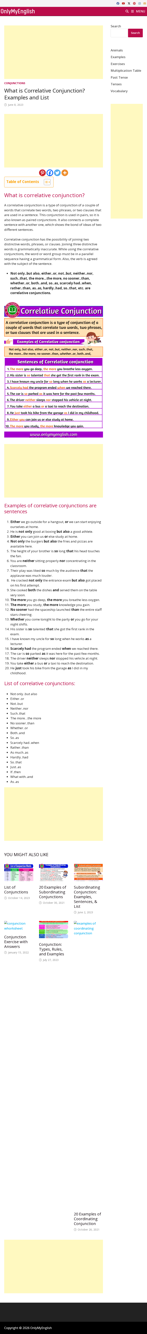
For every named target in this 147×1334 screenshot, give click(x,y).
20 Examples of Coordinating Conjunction (87, 1218)
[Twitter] (57, 172)
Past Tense (119, 77)
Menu (140, 11)
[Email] (144, 3)
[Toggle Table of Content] (45, 182)
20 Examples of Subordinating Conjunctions (52, 892)
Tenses (116, 84)
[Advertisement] (53, 52)
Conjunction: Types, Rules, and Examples (51, 949)
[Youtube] (124, 3)
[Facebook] (118, 3)
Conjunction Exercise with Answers (16, 941)
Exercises (118, 64)
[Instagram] (139, 3)
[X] (129, 3)
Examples (118, 57)
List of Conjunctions (16, 890)
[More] (64, 172)
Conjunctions (14, 83)
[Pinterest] (134, 3)
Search (116, 26)
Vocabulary (119, 91)
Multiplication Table (126, 70)
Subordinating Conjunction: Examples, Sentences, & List (87, 897)
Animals (117, 50)
